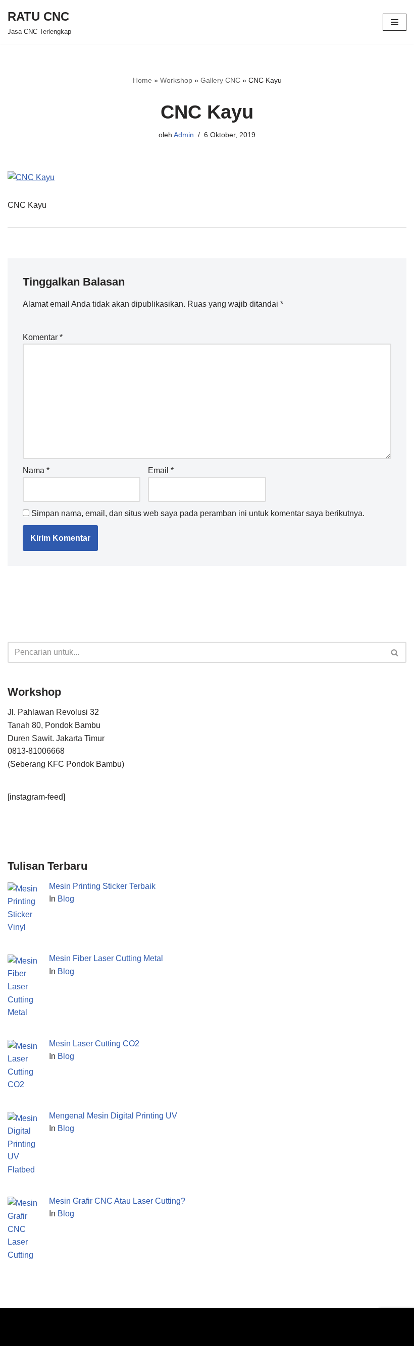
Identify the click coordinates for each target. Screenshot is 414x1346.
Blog (66, 898)
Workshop (176, 80)
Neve (17, 1318)
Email (161, 470)
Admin (184, 135)
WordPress (123, 1318)
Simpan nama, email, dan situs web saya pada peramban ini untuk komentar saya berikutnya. (198, 513)
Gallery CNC (220, 80)
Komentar (43, 337)
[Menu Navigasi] (394, 22)
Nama (36, 470)
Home (142, 80)
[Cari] (395, 652)
